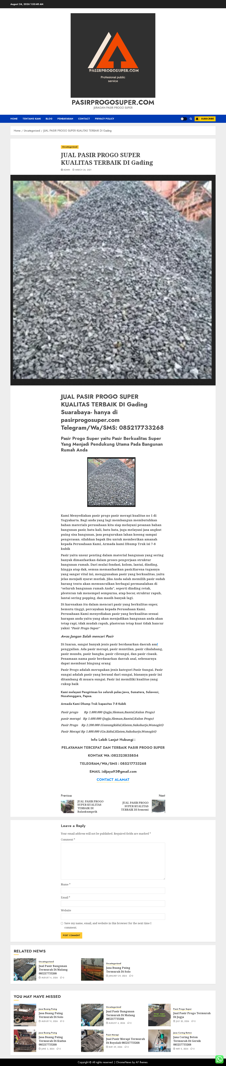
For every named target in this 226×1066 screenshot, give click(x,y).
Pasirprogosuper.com (113, 102)
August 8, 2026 (50, 1021)
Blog (49, 118)
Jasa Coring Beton (182, 1033)
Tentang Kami (32, 118)
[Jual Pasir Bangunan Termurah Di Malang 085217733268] (25, 969)
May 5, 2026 (182, 1049)
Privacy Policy (104, 118)
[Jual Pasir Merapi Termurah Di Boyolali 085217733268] (92, 1041)
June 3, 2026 (48, 1049)
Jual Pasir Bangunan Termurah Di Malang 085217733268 (53, 969)
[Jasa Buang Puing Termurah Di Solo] (92, 969)
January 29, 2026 (118, 976)
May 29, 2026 (115, 1047)
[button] (191, 119)
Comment (68, 839)
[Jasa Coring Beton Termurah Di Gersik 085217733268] (159, 1041)
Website (66, 910)
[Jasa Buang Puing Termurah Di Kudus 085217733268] (25, 1041)
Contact (84, 118)
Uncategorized (69, 146)
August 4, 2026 (50, 978)
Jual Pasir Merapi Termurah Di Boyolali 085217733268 (125, 1040)
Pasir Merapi (112, 1034)
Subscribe (207, 118)
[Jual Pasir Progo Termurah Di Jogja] (159, 1015)
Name (65, 884)
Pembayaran (65, 118)
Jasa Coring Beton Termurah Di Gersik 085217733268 (187, 1040)
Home (14, 118)
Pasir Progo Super (182, 1009)
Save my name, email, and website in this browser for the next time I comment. (107, 925)
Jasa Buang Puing (48, 1009)
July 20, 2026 (182, 1021)
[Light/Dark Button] (184, 118)
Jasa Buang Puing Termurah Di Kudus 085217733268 (52, 1040)
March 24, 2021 (83, 170)
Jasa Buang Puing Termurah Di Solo (118, 969)
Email (65, 897)
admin (67, 170)
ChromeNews (123, 1062)
